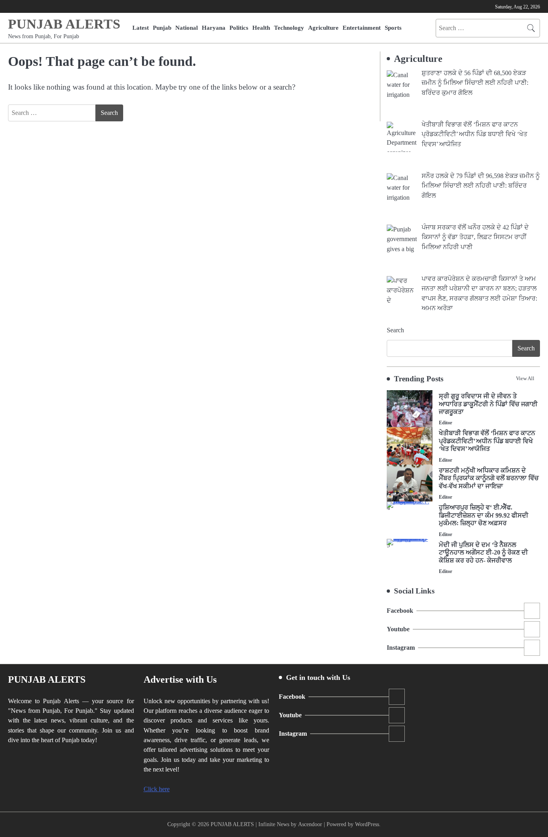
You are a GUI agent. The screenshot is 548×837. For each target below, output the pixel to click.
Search (395, 330)
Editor (445, 423)
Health (261, 27)
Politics (238, 27)
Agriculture (323, 27)
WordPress (367, 824)
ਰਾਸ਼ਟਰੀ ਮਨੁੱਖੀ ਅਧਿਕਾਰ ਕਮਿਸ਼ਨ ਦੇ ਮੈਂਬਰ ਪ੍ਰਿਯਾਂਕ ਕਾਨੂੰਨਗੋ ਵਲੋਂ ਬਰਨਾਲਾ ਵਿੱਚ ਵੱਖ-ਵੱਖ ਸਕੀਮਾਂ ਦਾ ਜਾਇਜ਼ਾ (489, 478)
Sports (393, 27)
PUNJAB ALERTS (64, 23)
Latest (140, 27)
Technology (289, 27)
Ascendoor (310, 824)
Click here (157, 789)
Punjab (162, 27)
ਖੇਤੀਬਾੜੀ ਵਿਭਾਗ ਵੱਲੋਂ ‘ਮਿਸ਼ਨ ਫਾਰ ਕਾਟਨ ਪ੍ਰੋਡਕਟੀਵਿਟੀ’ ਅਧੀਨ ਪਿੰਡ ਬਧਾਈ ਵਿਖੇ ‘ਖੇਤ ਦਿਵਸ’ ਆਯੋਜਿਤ (487, 441)
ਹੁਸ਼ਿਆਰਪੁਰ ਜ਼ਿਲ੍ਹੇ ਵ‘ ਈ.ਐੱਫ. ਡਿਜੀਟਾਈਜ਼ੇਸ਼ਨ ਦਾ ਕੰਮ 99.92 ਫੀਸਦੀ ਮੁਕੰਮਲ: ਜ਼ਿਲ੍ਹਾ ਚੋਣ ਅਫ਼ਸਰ (483, 515)
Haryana (213, 27)
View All (525, 378)
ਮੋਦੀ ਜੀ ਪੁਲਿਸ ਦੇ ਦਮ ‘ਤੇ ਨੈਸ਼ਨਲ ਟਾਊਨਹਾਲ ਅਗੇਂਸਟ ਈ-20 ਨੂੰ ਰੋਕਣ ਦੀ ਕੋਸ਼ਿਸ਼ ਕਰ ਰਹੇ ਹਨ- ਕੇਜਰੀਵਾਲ (483, 552)
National (186, 27)
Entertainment (362, 27)
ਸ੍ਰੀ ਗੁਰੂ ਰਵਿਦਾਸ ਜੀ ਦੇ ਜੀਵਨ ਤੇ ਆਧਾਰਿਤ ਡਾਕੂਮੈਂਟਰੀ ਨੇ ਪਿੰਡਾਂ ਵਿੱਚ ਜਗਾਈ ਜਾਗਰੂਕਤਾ (488, 404)
